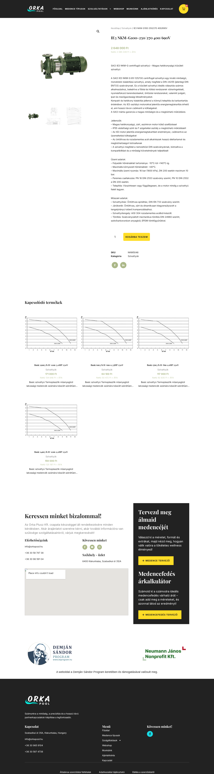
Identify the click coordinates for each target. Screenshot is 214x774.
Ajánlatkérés (149, 9)
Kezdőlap (115, 28)
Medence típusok (75, 9)
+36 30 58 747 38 (34, 552)
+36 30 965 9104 (34, 745)
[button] (98, 31)
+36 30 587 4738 (34, 751)
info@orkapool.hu (34, 546)
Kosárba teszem (136, 237)
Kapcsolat (166, 9)
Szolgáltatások (98, 9)
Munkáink (132, 9)
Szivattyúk (127, 28)
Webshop (119, 9)
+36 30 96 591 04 (34, 559)
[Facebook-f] (84, 547)
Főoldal (58, 9)
